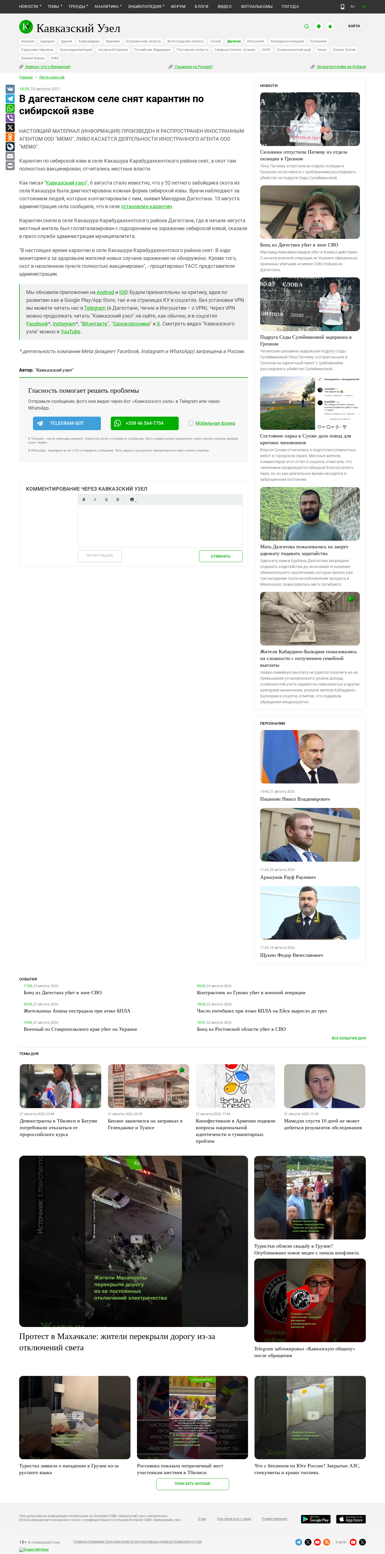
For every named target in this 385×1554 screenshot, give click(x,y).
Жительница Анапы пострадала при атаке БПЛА (77, 1010)
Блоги (201, 6)
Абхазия (27, 41)
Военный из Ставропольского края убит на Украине (80, 1028)
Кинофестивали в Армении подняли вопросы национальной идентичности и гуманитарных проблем (235, 1130)
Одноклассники (131, 324)
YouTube (70, 331)
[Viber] (10, 118)
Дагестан (234, 41)
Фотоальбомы (257, 6)
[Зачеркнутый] (117, 499)
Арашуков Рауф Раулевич (288, 876)
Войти (354, 26)
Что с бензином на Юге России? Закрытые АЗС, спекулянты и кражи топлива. (307, 1469)
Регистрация (100, 555)
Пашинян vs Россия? (193, 66)
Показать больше (193, 1483)
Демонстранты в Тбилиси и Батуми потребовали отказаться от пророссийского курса (58, 1127)
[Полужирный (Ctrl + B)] (83, 499)
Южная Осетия (344, 50)
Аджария (47, 41)
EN (364, 6)
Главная (26, 77)
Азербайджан (88, 41)
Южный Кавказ (33, 58)
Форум (178, 6)
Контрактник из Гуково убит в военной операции (251, 992)
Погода (290, 6)
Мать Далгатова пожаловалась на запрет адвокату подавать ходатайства (304, 549)
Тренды (76, 6)
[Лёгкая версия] (342, 6)
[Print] (10, 166)
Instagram (64, 324)
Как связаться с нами (234, 1519)
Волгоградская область (185, 41)
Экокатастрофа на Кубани (341, 66)
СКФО (266, 50)
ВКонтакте (94, 324)
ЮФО (55, 58)
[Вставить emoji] (132, 499)
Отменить (221, 556)
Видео (225, 6)
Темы (53, 6)
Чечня (322, 50)
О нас (202, 1519)
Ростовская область (193, 50)
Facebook (37, 324)
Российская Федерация (152, 50)
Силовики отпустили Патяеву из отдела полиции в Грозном (303, 155)
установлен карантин (146, 206)
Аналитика (106, 6)
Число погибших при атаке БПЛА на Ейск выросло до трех (262, 1010)
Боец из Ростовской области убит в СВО (241, 1028)
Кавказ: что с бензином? (48, 66)
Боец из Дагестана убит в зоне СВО (299, 244)
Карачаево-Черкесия (37, 50)
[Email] (10, 156)
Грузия (215, 41)
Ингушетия (255, 41)
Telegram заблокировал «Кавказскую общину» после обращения (304, 1351)
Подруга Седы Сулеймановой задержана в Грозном (306, 340)
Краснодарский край (76, 50)
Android (105, 292)
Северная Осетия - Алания (234, 50)
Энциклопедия (144, 6)
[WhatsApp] (10, 108)
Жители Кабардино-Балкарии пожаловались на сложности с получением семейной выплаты (308, 658)
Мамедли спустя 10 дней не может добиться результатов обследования (323, 1124)
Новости (28, 6)
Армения (113, 41)
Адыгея (66, 41)
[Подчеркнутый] (106, 499)
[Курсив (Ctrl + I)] (95, 499)
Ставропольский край (294, 50)
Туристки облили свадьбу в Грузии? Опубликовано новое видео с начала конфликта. (307, 1249)
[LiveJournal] (10, 147)
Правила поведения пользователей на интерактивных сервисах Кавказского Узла (137, 1542)
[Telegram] (10, 99)
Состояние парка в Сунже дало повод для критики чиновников (305, 439)
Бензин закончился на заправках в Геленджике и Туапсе (145, 1124)
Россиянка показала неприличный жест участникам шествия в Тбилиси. (180, 1469)
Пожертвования (274, 1519)
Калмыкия (318, 41)
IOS (123, 292)
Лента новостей (52, 77)
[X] (10, 128)
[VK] (10, 89)
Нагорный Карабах (113, 50)
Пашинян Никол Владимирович (295, 798)
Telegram (95, 308)
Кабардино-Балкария (287, 41)
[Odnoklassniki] (10, 137)
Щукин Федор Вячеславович (291, 954)
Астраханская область (143, 41)
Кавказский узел (66, 183)
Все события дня (349, 1038)
